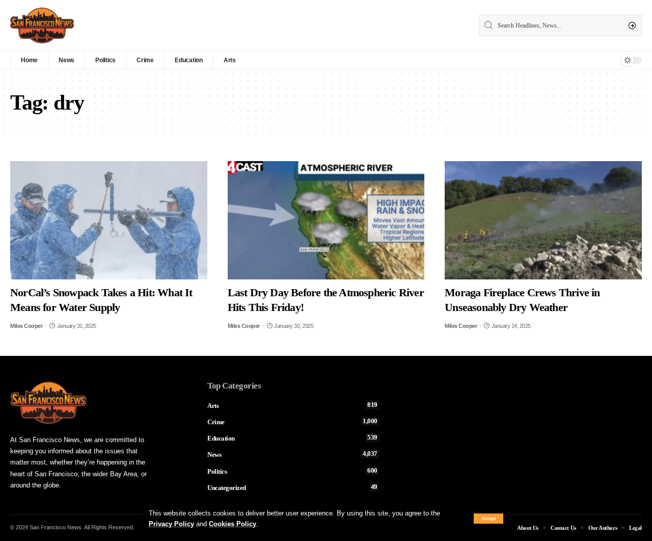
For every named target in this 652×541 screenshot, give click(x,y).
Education (292, 438)
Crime (292, 422)
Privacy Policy (171, 524)
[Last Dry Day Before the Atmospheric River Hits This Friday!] (326, 220)
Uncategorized (292, 487)
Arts (292, 405)
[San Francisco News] (42, 25)
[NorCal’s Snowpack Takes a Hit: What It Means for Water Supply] (108, 220)
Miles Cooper (26, 326)
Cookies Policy (232, 524)
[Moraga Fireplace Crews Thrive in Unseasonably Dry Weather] (543, 220)
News (292, 454)
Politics (292, 471)
